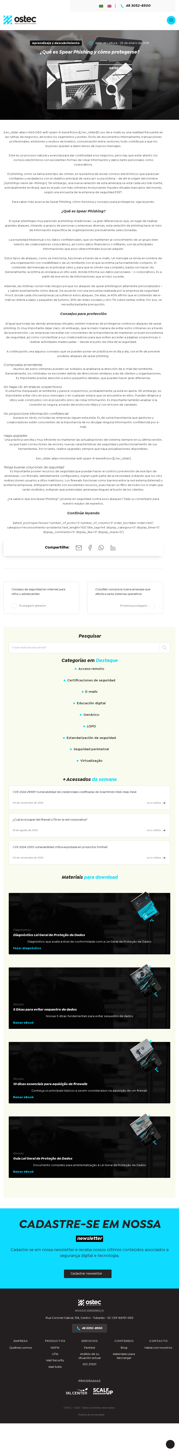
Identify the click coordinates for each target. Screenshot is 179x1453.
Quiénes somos (20, 1347)
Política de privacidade (91, 1415)
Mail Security (55, 1360)
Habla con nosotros (158, 1347)
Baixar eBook (23, 1022)
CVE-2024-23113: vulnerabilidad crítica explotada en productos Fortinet (60, 847)
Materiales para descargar (124, 1356)
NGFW (55, 1347)
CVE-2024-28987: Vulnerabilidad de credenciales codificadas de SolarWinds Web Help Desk (74, 792)
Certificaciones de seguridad (91, 680)
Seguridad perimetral (91, 749)
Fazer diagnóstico (27, 948)
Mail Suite (55, 1367)
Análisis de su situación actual (89, 1356)
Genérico (91, 714)
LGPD (91, 726)
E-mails (91, 691)
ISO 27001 (89, 1364)
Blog (124, 1347)
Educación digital (91, 703)
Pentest (89, 1347)
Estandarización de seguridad (91, 738)
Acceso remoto (91, 668)
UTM (55, 1354)
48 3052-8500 (138, 5)
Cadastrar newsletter (86, 1273)
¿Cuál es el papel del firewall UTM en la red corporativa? (50, 819)
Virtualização (91, 760)
